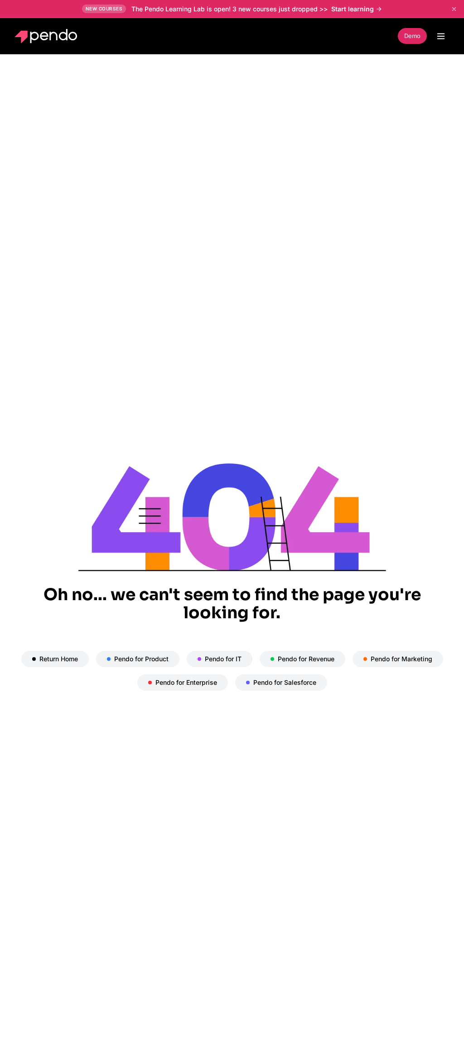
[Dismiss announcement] (454, 9)
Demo (412, 35)
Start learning (352, 9)
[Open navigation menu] (441, 36)
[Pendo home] (47, 36)
